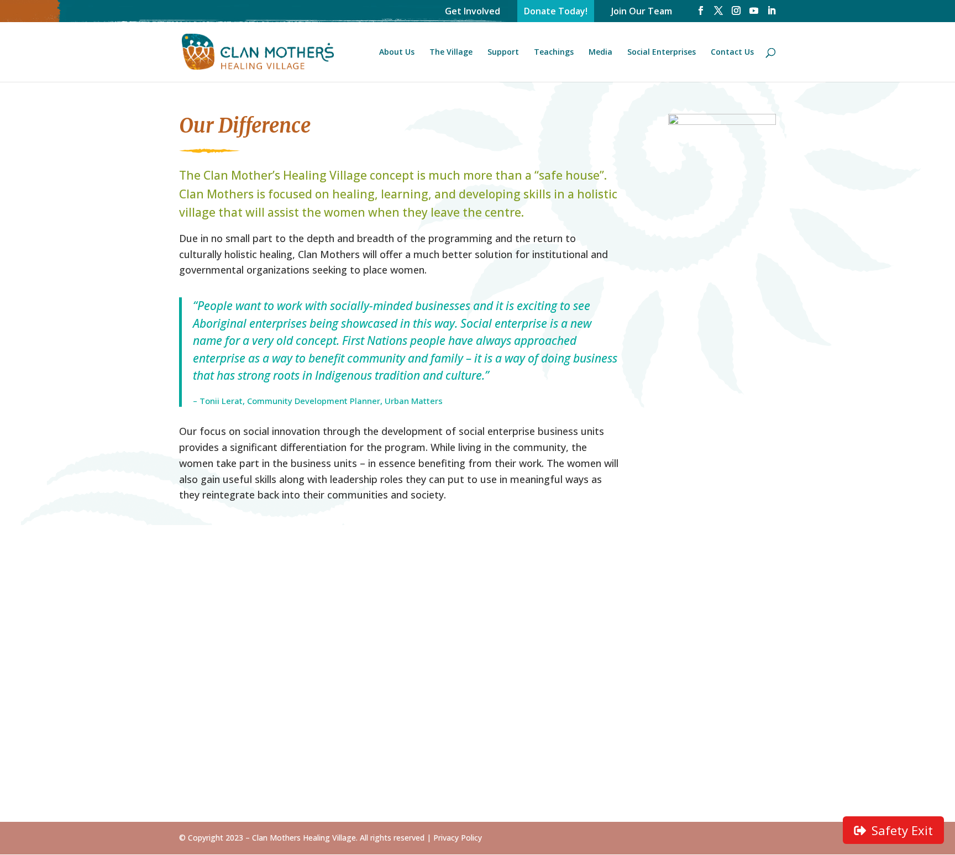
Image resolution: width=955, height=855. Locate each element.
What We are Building (224, 648)
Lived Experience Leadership (466, 724)
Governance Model (218, 632)
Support (503, 52)
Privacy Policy (457, 837)
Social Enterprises (661, 52)
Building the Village (345, 622)
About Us (396, 52)
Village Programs (466, 745)
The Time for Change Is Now (224, 595)
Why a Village (332, 664)
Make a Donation (467, 648)
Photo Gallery (585, 590)
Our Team (200, 664)
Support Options (465, 632)
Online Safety (459, 761)
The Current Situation (351, 590)
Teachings (554, 52)
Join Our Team (641, 11)
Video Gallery (584, 606)
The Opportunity (340, 606)
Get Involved (472, 11)
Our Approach (208, 616)
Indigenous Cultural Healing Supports (724, 611)
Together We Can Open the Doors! (468, 595)
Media (600, 52)
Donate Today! (555, 11)
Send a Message (717, 590)
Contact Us (732, 52)
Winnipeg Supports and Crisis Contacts (723, 637)
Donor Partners (463, 616)
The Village (451, 52)
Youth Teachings (466, 778)
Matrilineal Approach (474, 702)
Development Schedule (333, 643)
